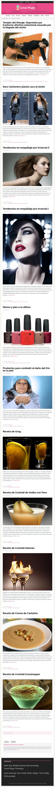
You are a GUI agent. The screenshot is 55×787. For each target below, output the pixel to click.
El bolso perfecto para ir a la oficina (13, 744)
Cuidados (10, 80)
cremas (10, 203)
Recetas (10, 485)
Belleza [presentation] (6, 741)
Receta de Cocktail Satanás (18, 548)
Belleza (10, 202)
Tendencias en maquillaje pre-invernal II (26, 147)
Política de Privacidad (32, 783)
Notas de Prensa (32, 81)
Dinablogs (19, 783)
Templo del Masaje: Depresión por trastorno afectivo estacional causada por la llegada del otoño (27, 25)
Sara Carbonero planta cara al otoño (24, 86)
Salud (21, 426)
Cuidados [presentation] (13, 741)
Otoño (37, 81)
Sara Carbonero (23, 142)
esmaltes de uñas (23, 362)
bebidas (10, 487)
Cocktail (14, 542)
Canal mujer (27, 7)
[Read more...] (43, 74)
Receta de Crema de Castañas (20, 613)
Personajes (16, 142)
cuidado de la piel (16, 203)
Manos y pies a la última (16, 307)
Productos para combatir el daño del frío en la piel (26, 369)
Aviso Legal (25, 783)
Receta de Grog (12, 431)
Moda (9, 141)
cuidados (22, 203)
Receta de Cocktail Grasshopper (21, 674)
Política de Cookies (42, 783)
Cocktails (14, 487)
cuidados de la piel (21, 301)
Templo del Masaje (43, 81)
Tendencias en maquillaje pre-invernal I (26, 208)
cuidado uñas (12, 362)
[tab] (6, 742)
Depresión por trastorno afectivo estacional (19, 81)
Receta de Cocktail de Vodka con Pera (25, 492)
